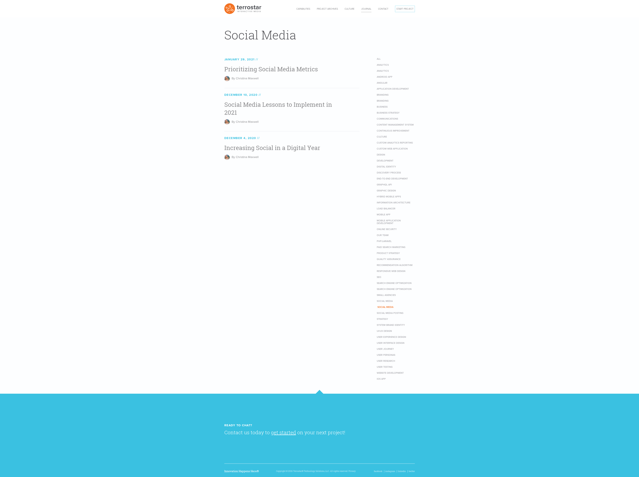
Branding (383, 94)
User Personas (386, 355)
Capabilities (303, 8)
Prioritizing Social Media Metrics (271, 69)
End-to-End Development (392, 178)
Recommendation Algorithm (395, 265)
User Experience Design (391, 337)
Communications (387, 118)
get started (283, 432)
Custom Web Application (392, 148)
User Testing (385, 367)
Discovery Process (389, 172)
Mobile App (383, 214)
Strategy (382, 319)
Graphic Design (386, 190)
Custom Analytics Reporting (395, 142)
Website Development (390, 373)
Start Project (405, 8)
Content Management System (395, 124)
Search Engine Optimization (394, 283)
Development (385, 160)
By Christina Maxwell (245, 78)
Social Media (385, 301)
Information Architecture (393, 202)
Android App (384, 77)
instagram (390, 471)
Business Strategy (388, 112)
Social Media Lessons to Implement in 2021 (278, 108)
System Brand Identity (391, 325)
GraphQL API (384, 184)
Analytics (383, 65)
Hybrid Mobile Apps (389, 196)
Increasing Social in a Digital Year (272, 148)
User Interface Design (390, 343)
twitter (412, 471)
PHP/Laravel (384, 241)
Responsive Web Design (391, 271)
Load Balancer (386, 208)
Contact (383, 8)
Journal (366, 8)
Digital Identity (386, 166)
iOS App (381, 379)
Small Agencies (386, 295)
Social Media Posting (390, 313)
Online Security (387, 229)
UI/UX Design (384, 331)
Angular (382, 82)
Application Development (393, 88)
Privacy (352, 471)
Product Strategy (388, 253)
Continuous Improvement (393, 130)
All (379, 59)
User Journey (385, 349)
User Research (386, 361)
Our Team (383, 235)
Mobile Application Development (389, 222)
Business (382, 106)
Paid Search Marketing (391, 247)
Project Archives (327, 8)
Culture (349, 8)
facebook (378, 471)
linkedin (402, 471)
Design (381, 154)
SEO (379, 277)
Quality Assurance (389, 259)
